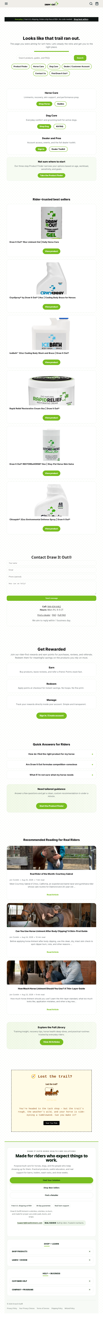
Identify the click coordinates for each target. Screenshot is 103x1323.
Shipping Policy (56, 1308)
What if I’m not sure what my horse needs (51, 774)
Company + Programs (22, 1289)
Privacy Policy (12, 1308)
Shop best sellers (81, 19)
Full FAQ (62, 615)
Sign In (41, 149)
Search (80, 58)
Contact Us (40, 73)
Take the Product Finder (51, 175)
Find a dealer (43, 615)
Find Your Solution (51, 1180)
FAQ (54, 615)
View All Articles (51, 1042)
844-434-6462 (54, 606)
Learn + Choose (19, 1260)
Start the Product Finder (52, 806)
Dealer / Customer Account (77, 66)
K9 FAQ (59, 126)
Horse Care (38, 66)
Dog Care (53, 66)
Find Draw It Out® (60, 73)
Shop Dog (44, 126)
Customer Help (19, 1281)
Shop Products (19, 1251)
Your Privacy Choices (27, 1308)
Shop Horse (44, 104)
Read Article (53, 894)
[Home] (51, 3)
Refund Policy (70, 1308)
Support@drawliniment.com (29, 1223)
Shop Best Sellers (51, 1187)
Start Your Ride (51, 1123)
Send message (51, 598)
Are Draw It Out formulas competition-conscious (51, 764)
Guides (60, 104)
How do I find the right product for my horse (51, 754)
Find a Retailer (51, 1195)
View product (51, 251)
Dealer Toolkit (58, 149)
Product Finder (20, 66)
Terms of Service (43, 1308)
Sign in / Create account (52, 715)
